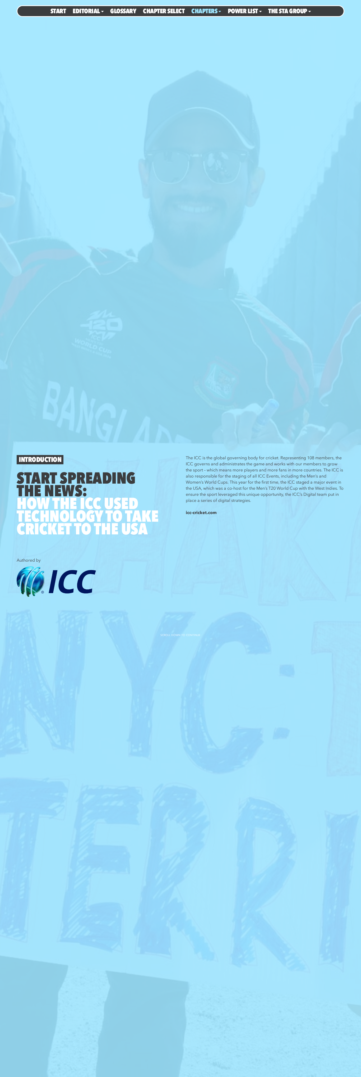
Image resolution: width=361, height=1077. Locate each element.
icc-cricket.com (201, 513)
